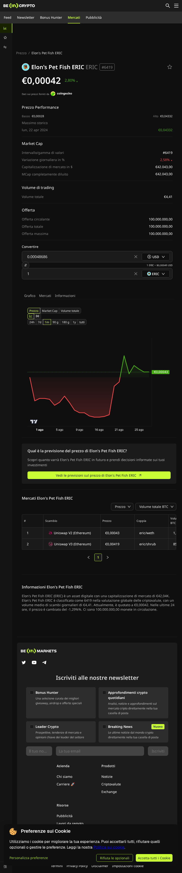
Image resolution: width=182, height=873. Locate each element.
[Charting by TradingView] (34, 421)
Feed (7, 17)
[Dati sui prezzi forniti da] (61, 94)
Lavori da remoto (70, 823)
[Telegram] (44, 663)
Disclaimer (99, 866)
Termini (57, 866)
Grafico (29, 295)
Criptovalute (111, 784)
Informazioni (65, 295)
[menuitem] (6, 28)
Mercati (74, 17)
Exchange (109, 791)
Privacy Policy (77, 866)
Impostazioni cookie (128, 866)
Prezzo (21, 53)
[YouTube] (34, 663)
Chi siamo (64, 776)
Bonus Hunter (51, 17)
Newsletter (25, 17)
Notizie (107, 776)
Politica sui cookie (108, 847)
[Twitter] (24, 663)
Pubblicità (94, 17)
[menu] (6, 37)
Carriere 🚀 (66, 784)
